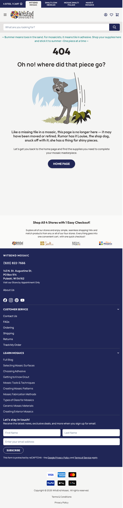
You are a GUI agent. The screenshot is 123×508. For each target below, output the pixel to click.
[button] (33, 4)
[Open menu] (5, 15)
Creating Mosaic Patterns (18, 388)
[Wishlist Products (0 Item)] (111, 14)
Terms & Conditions (61, 496)
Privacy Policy (61, 502)
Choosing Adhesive (14, 371)
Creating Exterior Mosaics (18, 411)
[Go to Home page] (22, 15)
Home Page (61, 164)
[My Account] (105, 14)
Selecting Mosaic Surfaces (18, 365)
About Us (8, 290)
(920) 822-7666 (14, 263)
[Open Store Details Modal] (21, 4)
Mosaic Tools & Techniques (19, 382)
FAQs (6, 322)
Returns (8, 339)
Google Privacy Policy (59, 457)
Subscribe (13, 450)
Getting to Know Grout (16, 377)
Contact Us (10, 316)
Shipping (8, 333)
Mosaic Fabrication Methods (19, 394)
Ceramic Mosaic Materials (18, 405)
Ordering (8, 327)
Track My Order (12, 345)
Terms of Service (82, 457)
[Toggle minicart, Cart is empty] (117, 14)
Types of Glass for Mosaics (18, 400)
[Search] (114, 27)
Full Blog (8, 359)
